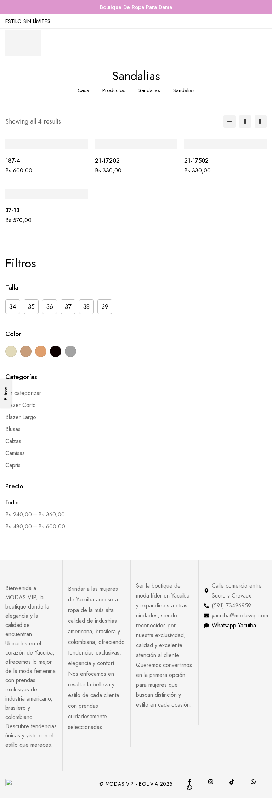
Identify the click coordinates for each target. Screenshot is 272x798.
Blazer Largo (20, 417)
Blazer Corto (20, 405)
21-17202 (107, 161)
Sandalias (149, 90)
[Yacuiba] (253, 782)
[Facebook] (189, 782)
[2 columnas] (245, 121)
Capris (13, 465)
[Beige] (11, 351)
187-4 (12, 161)
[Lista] (229, 121)
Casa (83, 90)
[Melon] (40, 351)
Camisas (15, 453)
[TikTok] (232, 782)
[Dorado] (26, 351)
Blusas (13, 429)
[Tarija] (189, 787)
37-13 (12, 210)
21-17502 (196, 161)
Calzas (13, 441)
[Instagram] (211, 782)
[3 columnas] (261, 121)
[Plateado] (70, 351)
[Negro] (55, 351)
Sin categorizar (23, 393)
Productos (113, 90)
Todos (12, 502)
